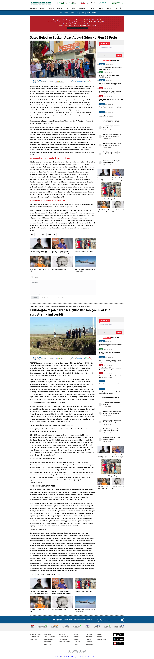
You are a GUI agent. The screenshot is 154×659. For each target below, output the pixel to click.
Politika (94, 12)
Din (77, 12)
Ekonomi (60, 8)
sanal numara (48, 644)
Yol (59, 574)
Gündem (51, 8)
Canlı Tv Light (34, 639)
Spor (67, 8)
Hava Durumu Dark (35, 634)
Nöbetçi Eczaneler (49, 639)
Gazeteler (109, 8)
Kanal (32, 574)
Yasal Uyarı (96, 656)
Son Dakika (33, 8)
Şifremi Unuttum (101, 639)
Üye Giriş (99, 634)
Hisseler (87, 626)
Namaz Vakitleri (42, 626)
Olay (38, 574)
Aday (32, 234)
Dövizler (76, 636)
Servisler (42, 8)
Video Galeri (89, 636)
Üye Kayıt (99, 636)
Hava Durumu (65, 626)
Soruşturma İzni (51, 574)
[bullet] (54, 297)
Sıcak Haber (89, 644)
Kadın (74, 8)
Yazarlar (100, 8)
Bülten (72, 12)
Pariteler (97, 626)
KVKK (81, 656)
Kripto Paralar (119, 626)
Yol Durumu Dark (34, 636)
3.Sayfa (60, 12)
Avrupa (66, 12)
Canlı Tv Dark (48, 634)
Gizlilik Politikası (70, 656)
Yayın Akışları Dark (49, 636)
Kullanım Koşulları (88, 656)
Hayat (88, 12)
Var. (54, 234)
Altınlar (76, 634)
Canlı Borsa (62, 634)
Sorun (49, 234)
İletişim (64, 656)
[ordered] (51, 297)
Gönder (35, 297)
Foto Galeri (82, 8)
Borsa (32, 626)
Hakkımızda (58, 656)
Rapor (42, 574)
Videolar (92, 8)
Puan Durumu (77, 626)
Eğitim (82, 12)
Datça (37, 234)
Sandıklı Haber (33, 34)
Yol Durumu (107, 626)
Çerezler (77, 656)
